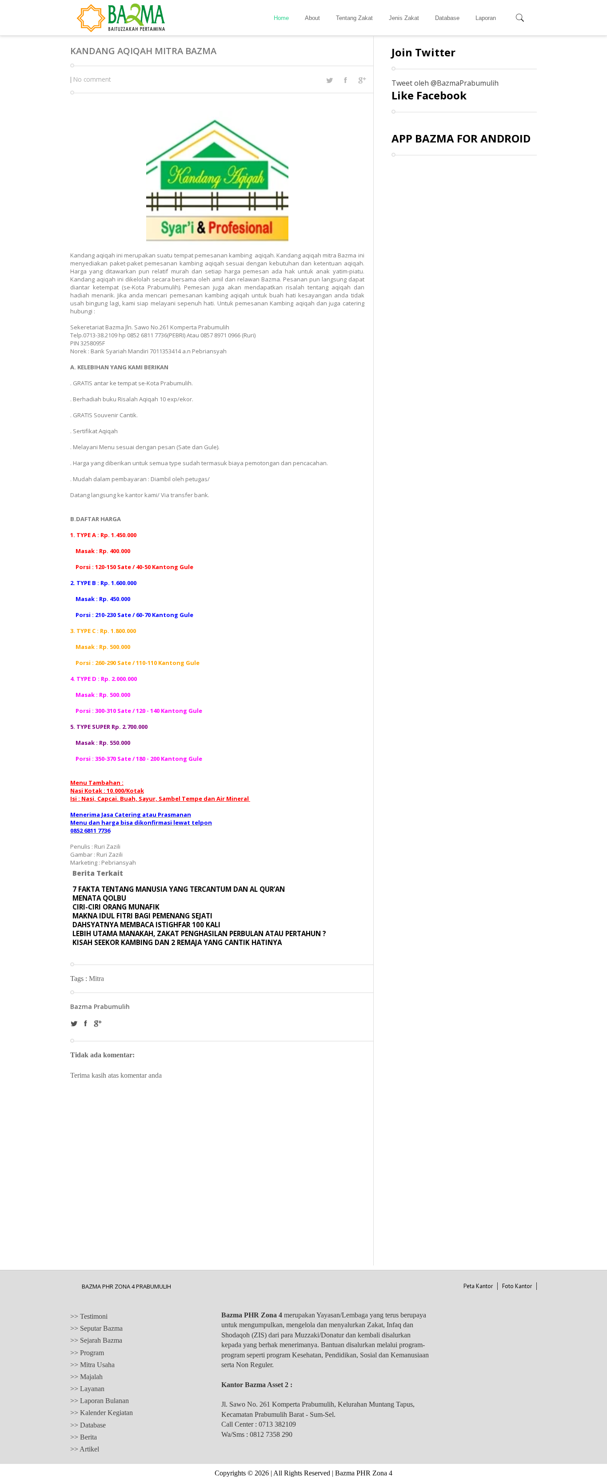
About (312, 18)
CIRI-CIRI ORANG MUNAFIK (116, 906)
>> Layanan (87, 1388)
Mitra (96, 978)
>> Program (87, 1352)
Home (281, 18)
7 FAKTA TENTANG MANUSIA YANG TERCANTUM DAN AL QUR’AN (178, 889)
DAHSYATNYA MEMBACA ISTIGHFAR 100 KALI (146, 924)
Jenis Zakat (404, 18)
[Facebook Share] (345, 80)
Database (447, 18)
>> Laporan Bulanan (99, 1400)
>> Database (88, 1425)
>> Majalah (86, 1376)
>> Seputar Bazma (96, 1328)
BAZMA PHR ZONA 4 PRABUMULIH (126, 1286)
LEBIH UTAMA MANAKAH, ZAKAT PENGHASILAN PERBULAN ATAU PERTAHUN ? (199, 933)
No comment (92, 79)
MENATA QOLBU (99, 898)
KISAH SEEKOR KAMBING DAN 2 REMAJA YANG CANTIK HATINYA (177, 942)
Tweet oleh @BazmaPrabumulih (445, 83)
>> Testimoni (89, 1316)
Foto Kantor (517, 1286)
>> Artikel (84, 1449)
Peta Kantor (478, 1286)
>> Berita (83, 1437)
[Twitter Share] (329, 80)
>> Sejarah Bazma (96, 1340)
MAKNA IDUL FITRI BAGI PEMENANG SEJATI (142, 915)
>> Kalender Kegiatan (101, 1412)
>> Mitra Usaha (92, 1364)
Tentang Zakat (354, 18)
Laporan (485, 18)
